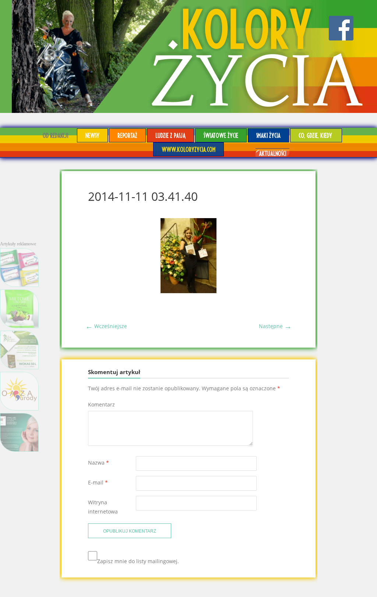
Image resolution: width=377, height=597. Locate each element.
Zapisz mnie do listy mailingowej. (138, 561)
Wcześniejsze (106, 326)
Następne (275, 326)
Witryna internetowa (103, 507)
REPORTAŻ (127, 135)
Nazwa (98, 462)
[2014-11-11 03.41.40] (188, 291)
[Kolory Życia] (188, 56)
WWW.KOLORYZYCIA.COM (188, 149)
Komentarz (101, 404)
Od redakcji (55, 135)
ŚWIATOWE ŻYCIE (221, 135)
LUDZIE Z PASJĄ (170, 135)
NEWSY (92, 135)
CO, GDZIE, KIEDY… (316, 135)
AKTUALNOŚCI (272, 153)
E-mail (98, 482)
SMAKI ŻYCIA (268, 135)
